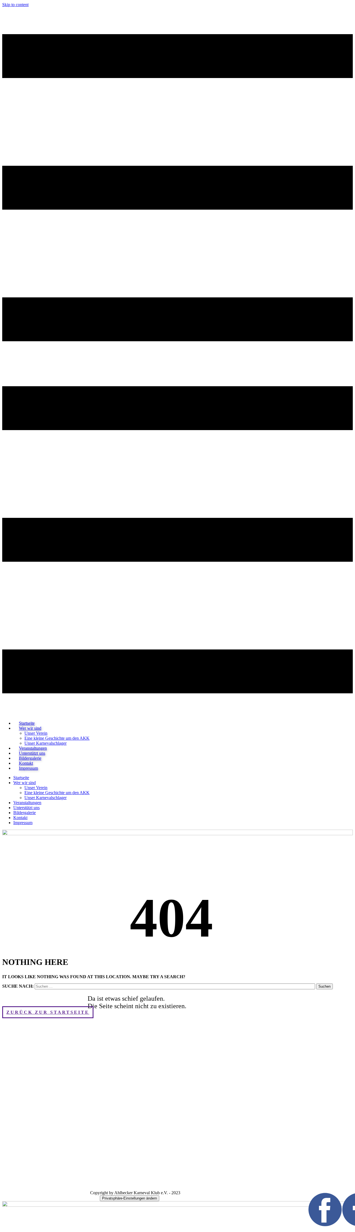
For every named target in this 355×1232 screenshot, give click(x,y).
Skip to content (15, 4)
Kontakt (20, 817)
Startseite (21, 777)
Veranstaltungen (27, 802)
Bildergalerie (24, 812)
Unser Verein (35, 733)
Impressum (28, 768)
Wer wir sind (30, 728)
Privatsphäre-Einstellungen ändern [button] (129, 1198)
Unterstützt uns (26, 807)
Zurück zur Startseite (47, 1012)
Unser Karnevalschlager (45, 797)
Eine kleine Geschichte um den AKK (57, 738)
